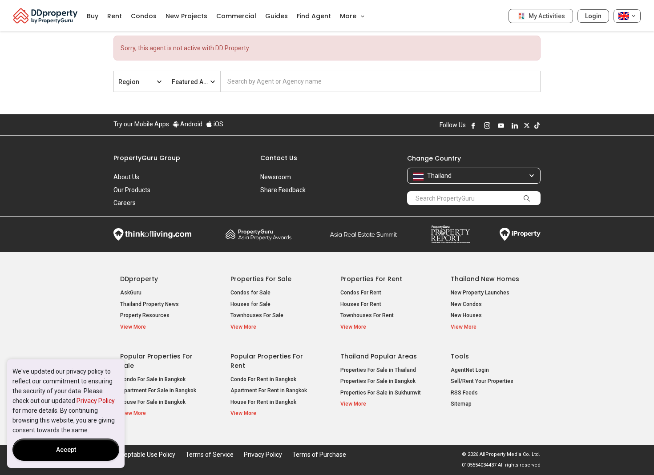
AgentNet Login (470, 370)
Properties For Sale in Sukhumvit (380, 393)
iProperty (520, 234)
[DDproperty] (45, 15)
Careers (124, 202)
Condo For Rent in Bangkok (263, 379)
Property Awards (258, 234)
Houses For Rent (360, 304)
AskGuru (130, 293)
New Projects (186, 16)
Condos (144, 16)
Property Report (450, 234)
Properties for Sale (260, 278)
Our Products (131, 189)
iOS (217, 124)
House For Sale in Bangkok (153, 402)
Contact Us (278, 157)
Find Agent (314, 16)
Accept (66, 449)
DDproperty (139, 278)
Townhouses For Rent (367, 315)
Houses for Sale (250, 304)
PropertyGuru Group (146, 157)
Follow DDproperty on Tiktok (537, 125)
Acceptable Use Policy (144, 454)
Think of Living (152, 234)
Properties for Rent (371, 278)
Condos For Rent (360, 293)
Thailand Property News (149, 304)
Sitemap (461, 404)
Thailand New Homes (485, 278)
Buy (92, 16)
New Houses (466, 315)
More (349, 16)
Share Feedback (283, 189)
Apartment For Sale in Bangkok (158, 390)
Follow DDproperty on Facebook (473, 125)
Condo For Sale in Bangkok (153, 379)
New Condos (466, 304)
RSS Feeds (464, 393)
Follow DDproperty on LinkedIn (514, 125)
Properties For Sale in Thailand (378, 370)
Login (593, 16)
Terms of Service (210, 454)
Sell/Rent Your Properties (482, 381)
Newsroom (275, 177)
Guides (276, 16)
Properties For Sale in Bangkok (378, 381)
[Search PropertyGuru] (527, 198)
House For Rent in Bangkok (263, 402)
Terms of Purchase (319, 454)
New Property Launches (480, 293)
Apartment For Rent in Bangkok (268, 390)
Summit (363, 234)
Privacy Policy (96, 400)
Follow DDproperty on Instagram (487, 125)
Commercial (236, 16)
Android (190, 124)
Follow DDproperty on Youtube (501, 125)
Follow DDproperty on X (526, 125)
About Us (126, 177)
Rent (114, 16)
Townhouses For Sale (256, 315)
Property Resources (145, 315)
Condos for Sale (250, 293)
